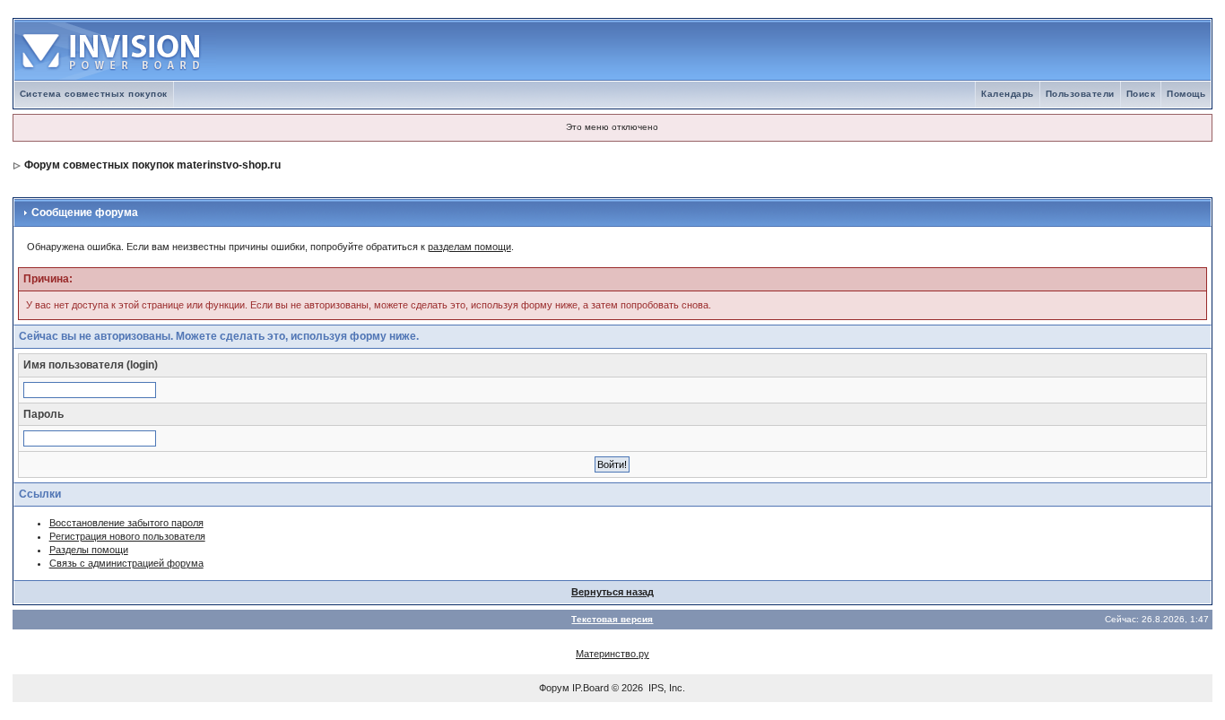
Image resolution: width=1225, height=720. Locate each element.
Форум (554, 687)
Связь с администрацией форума (126, 563)
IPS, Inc (665, 687)
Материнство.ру (612, 653)
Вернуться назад (612, 591)
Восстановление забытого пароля (126, 522)
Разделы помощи (88, 549)
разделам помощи (469, 246)
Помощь (1186, 94)
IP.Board (590, 687)
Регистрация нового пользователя (127, 536)
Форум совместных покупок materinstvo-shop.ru (152, 165)
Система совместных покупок (94, 94)
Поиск (1141, 94)
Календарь (1007, 94)
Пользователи (1080, 94)
